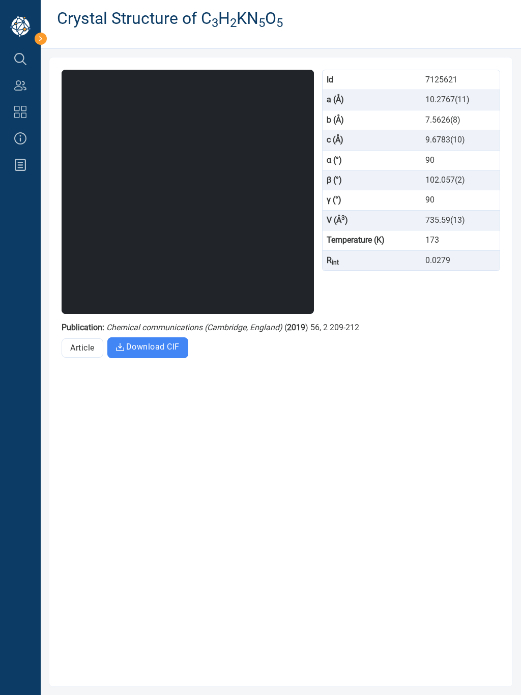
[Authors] (20, 85)
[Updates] (20, 165)
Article (82, 348)
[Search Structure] (20, 59)
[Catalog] (20, 112)
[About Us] (20, 138)
